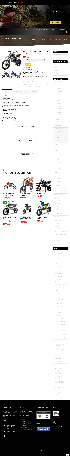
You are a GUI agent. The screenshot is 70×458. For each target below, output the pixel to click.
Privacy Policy (23, 434)
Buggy (59, 103)
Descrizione (7, 91)
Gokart (57, 94)
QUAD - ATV (58, 213)
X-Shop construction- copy (60, 392)
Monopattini (59, 172)
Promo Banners (61, 324)
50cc (56, 73)
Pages (57, 309)
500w (57, 70)
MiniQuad (58, 151)
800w (60, 168)
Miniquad (58, 291)
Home (33, 39)
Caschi (57, 88)
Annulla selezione (30, 61)
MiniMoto (58, 144)
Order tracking (61, 299)
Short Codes (60, 330)
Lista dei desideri (60, 287)
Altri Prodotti (60, 82)
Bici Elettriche (60, 85)
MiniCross (45, 39)
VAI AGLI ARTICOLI (55, 22)
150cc (58, 122)
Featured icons (61, 321)
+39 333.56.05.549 (23, 2)
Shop (38, 39)
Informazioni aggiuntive (20, 91)
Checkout (58, 267)
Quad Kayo (58, 217)
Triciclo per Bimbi (61, 231)
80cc (58, 100)
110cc (58, 97)
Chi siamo (26, 29)
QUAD (57, 198)
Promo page (60, 293)
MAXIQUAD (58, 119)
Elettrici (59, 106)
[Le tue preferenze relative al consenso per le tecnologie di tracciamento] (67, 455)
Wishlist (58, 361)
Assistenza (54, 29)
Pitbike (39, 86)
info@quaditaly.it (11, 431)
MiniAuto (58, 125)
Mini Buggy (60, 112)
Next (23, 61)
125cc (51, 39)
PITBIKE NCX (59, 195)
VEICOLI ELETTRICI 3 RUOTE (60, 240)
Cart (56, 257)
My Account (59, 297)
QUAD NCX (58, 220)
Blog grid (59, 253)
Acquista (28, 64)
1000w (57, 64)
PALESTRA (58, 185)
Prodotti (34, 29)
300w (58, 181)
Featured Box (61, 318)
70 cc (58, 210)
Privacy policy (60, 349)
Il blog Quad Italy (61, 284)
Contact (59, 315)
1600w (59, 178)
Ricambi (57, 223)
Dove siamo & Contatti (44, 29)
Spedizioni (62, 29)
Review (59, 327)
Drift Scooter (59, 91)
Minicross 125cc (32, 86)
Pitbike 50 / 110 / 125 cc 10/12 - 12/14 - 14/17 (37, 84)
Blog (56, 251)
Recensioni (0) (34, 91)
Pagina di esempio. (61, 334)
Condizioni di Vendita (26, 429)
